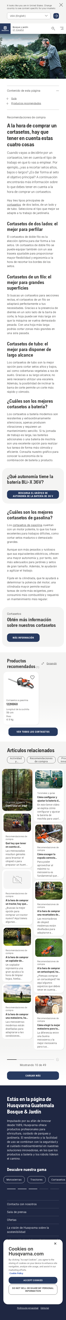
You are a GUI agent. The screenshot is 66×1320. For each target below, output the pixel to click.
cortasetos (14, 204)
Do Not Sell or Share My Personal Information (33, 1289)
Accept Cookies (33, 1280)
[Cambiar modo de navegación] (62, 28)
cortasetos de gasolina (27, 525)
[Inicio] (5, 28)
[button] (32, 677)
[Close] (55, 1243)
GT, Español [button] (18, 30)
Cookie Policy (16, 1273)
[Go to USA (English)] (56, 16)
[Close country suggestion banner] (61, 5)
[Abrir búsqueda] (53, 28)
